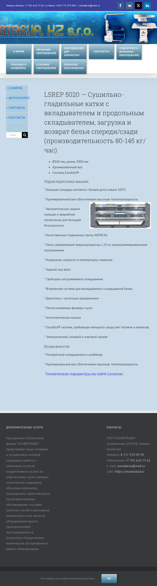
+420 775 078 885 (66, 5)
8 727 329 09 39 (132, 455)
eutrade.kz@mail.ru (89, 5)
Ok (109, 578)
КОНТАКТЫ (17, 117)
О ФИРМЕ (16, 88)
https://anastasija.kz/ (129, 471)
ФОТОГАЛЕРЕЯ (19, 98)
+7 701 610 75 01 (34, 5)
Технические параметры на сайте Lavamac (84, 373)
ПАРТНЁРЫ (17, 108)
